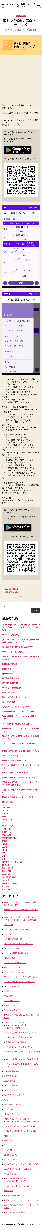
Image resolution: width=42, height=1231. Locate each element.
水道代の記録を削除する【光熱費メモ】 (23, 1059)
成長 (4, 853)
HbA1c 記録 (9, 934)
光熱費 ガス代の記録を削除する (19, 1037)
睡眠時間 (5, 865)
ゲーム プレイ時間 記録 (11, 688)
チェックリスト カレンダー (15, 963)
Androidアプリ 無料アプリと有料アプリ (21, 5)
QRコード (6, 814)
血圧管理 (5, 880)
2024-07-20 (33, 30)
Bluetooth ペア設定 (10, 756)
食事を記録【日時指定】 (16, 1181)
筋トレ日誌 (6, 871)
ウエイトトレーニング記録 (13, 652)
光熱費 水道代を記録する (16, 1042)
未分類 (4, 856)
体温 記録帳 (9, 996)
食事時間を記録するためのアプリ (17, 1212)
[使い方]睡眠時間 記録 (14, 939)
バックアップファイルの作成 (16, 967)
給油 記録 (8, 1150)
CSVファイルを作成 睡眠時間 (16, 929)
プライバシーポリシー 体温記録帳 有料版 (21, 977)
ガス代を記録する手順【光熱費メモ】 (22, 1033)
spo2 (4, 817)
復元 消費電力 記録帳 (12, 1105)
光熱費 (4, 841)
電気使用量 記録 (10, 1174)
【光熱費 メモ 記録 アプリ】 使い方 (16, 707)
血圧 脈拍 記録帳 (8, 702)
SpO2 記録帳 (7, 674)
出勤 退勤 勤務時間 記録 (14, 1071)
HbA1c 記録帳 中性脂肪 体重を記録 (16, 724)
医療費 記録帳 (9, 1081)
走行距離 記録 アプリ (10, 678)
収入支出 (5, 850)
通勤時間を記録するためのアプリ (17, 1169)
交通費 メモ (6, 669)
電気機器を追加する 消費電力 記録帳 (21, 1131)
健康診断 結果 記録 (11, 1010)
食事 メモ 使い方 (8, 802)
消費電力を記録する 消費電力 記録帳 (21, 1126)
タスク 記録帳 (9, 958)
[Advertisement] (21, 82)
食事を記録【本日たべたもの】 (18, 1186)
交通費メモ (6, 832)
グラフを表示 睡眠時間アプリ (16, 953)
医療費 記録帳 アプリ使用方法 (15, 773)
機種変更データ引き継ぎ (12, 862)
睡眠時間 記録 (9, 1141)
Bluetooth (6, 808)
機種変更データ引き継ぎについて (15, 760)
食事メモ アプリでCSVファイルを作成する (21, 1200)
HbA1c (5, 811)
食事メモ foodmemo (12, 1196)
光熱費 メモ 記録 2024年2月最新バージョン (21, 751)
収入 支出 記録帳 (11, 1086)
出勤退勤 (5, 844)
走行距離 (5, 886)
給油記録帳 (6, 874)
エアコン (5, 823)
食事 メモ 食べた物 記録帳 (14, 1179)
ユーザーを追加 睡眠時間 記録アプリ (19, 982)
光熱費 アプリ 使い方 (14, 1022)
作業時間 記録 (9, 1005)
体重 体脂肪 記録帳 (10, 664)
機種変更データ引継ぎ (13, 1114)
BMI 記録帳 (8, 925)
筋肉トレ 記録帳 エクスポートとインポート (19, 797)
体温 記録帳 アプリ (11, 1001)
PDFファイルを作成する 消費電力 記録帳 (23, 1122)
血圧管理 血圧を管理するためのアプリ (17, 647)
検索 (3, 606)
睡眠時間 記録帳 (8, 693)
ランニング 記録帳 (11, 986)
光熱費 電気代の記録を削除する (19, 1047)
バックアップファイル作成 (15, 972)
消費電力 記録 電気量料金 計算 (16, 1119)
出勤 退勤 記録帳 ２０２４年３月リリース (19, 712)
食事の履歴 (8, 1191)
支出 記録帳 (9, 1109)
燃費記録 (7, 1136)
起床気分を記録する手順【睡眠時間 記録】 (21, 1164)
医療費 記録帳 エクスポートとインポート (18, 777)
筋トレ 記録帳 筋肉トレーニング (15, 697)
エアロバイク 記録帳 (10, 635)
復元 (6, 1100)
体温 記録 (6, 835)
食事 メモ (6, 889)
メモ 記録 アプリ (19, 30)
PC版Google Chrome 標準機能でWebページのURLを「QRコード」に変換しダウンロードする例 (21, 627)
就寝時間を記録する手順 (14, 1095)
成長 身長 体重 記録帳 (11, 683)
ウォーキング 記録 (11, 948)
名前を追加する (10, 1090)
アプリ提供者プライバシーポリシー (18, 944)
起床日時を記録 (10, 1160)
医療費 (4, 847)
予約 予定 (6, 829)
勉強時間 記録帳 (10, 1076)
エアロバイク (7, 826)
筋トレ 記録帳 (21, 15)
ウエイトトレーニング (11, 820)
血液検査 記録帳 (9, 883)
